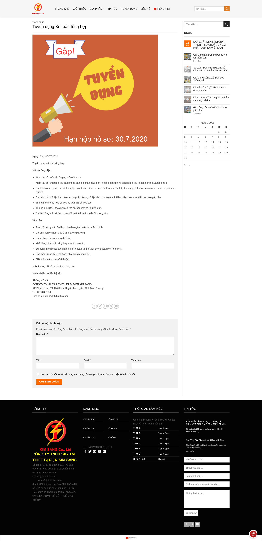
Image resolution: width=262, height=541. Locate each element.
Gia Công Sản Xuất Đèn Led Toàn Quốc (208, 79)
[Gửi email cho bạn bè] (105, 306)
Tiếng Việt (163, 9)
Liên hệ (145, 9)
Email (87, 360)
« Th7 (187, 164)
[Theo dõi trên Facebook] (186, 524)
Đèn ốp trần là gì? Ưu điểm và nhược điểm (209, 89)
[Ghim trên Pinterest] (110, 306)
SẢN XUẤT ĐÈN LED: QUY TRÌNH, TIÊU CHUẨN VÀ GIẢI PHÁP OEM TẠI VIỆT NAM (210, 45)
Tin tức (113, 9)
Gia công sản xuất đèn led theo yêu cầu (210, 109)
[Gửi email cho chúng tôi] (191, 524)
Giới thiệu (79, 9)
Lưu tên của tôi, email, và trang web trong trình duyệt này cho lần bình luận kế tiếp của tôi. (88, 374)
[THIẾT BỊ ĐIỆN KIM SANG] (41, 8)
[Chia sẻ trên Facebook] (94, 306)
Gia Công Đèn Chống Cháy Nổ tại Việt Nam (210, 56)
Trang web (136, 360)
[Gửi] (227, 9)
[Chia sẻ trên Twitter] (99, 306)
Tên (39, 360)
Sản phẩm (95, 9)
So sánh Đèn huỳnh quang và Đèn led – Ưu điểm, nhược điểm (210, 69)
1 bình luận (199, 61)
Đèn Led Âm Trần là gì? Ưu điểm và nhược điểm (211, 99)
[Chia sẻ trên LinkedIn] (116, 306)
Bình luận (42, 334)
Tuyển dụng (129, 9)
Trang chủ (62, 9)
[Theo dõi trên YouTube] (197, 524)
